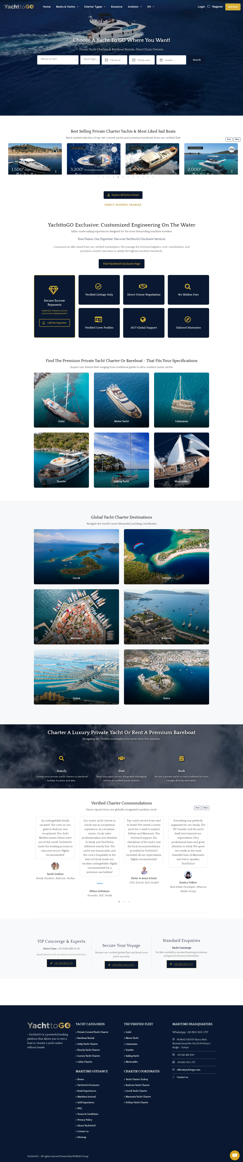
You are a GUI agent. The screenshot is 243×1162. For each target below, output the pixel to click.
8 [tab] (133, 177)
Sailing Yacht (132, 1056)
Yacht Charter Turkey (137, 1079)
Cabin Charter (84, 1062)
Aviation (133, 6)
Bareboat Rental (85, 1038)
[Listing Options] (55, 172)
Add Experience (85, 1102)
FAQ (79, 1108)
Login (201, 6)
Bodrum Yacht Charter (138, 1085)
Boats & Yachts (65, 6)
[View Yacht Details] (35, 161)
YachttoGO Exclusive (88, 1085)
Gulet (128, 1032)
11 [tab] (148, 177)
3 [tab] (108, 177)
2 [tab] (103, 177)
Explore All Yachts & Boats (125, 195)
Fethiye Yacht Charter (137, 1102)
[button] (90, 60)
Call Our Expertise (56, 323)
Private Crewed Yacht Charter (92, 1032)
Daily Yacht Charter (87, 1044)
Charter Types (93, 6)
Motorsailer (132, 1062)
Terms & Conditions (87, 1114)
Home (47, 6)
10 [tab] (143, 177)
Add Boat (233, 7)
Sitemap (81, 1137)
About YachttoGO (86, 1125)
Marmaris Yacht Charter (138, 1096)
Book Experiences (86, 1091)
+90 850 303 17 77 (183, 964)
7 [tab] (128, 177)
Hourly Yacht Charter (88, 1050)
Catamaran (131, 1044)
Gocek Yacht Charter (136, 1091)
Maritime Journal (86, 1096)
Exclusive (116, 6)
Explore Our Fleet (123, 965)
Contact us (83, 1131)
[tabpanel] (35, 159)
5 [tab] (118, 177)
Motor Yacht (132, 1038)
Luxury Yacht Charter (88, 1056)
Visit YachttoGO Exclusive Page (121, 263)
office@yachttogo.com (188, 1070)
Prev (229, 139)
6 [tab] (123, 177)
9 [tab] (138, 177)
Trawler (130, 1050)
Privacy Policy (84, 1120)
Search (197, 59)
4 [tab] (113, 177)
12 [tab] (153, 177)
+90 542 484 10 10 (63, 963)
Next (237, 139)
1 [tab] (98, 177)
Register (217, 6)
